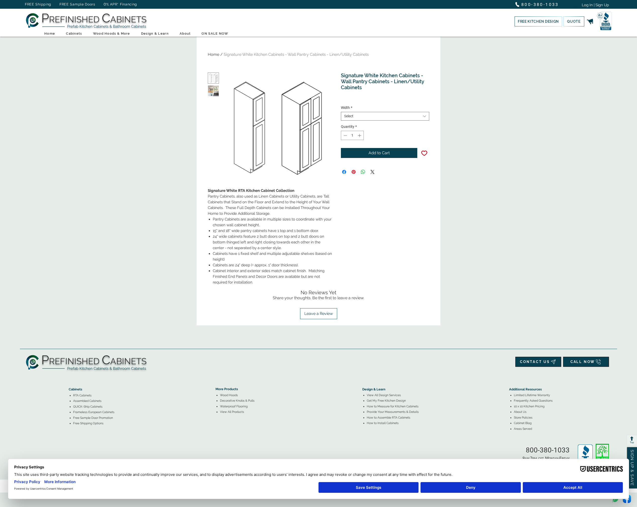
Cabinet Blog (522, 423)
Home (213, 54)
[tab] (72, 375)
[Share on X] (372, 172)
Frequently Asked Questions (533, 400)
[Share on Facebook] (344, 172)
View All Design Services (384, 395)
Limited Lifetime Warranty (532, 395)
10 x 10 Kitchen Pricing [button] (529, 406)
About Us (520, 412)
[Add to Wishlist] (424, 153)
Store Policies (523, 417)
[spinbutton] (352, 135)
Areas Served (523, 429)
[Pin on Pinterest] (354, 172)
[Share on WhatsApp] (363, 172)
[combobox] (385, 116)
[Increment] (360, 135)
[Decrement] (345, 135)
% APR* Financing (121, 4)
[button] (538, 21)
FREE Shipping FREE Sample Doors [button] (62, 4)
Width (346, 108)
